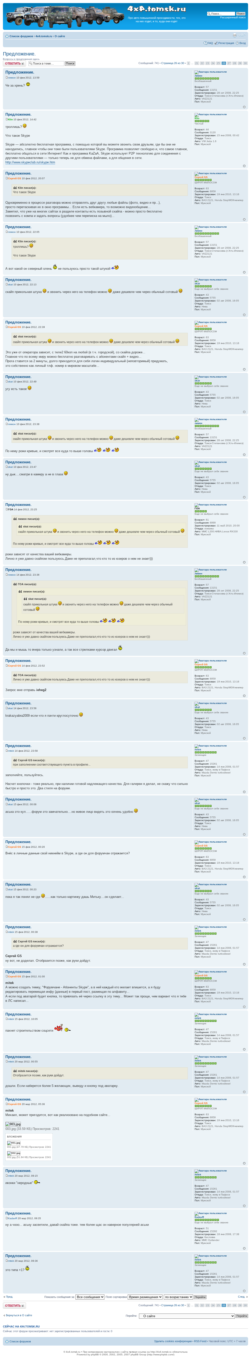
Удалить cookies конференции (173, 1341)
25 (218, 63)
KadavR (12, 1218)
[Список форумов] (66, 27)
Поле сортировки (117, 1296)
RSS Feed (200, 1341)
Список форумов (21, 36)
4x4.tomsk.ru (44, 36)
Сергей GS (14, 178)
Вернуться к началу (244, 107)
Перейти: (131, 1315)
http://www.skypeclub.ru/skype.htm (30, 162)
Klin (10, 119)
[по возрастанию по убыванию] (185, 1296)
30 (245, 63)
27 (229, 63)
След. (241, 1296)
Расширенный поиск (233, 17)
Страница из (172, 63)
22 (202, 63)
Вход (242, 43)
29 (239, 63)
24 (213, 63)
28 (234, 63)
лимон (12, 77)
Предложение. (19, 53)
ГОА (10, 509)
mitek (11, 750)
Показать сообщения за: (59, 1296)
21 (196, 63)
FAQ (210, 43)
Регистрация (226, 43)
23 (207, 63)
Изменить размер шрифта (242, 35)
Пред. (9, 1296)
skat (10, 284)
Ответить (9, 61)
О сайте (60, 36)
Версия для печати (234, 35)
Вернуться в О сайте (19, 1315)
